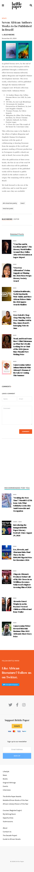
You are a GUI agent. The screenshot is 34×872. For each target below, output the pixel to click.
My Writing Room (9, 814)
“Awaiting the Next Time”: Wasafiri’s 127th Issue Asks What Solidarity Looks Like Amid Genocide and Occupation (22, 504)
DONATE (17, 726)
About (5, 828)
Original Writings (9, 783)
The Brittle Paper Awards (12, 796)
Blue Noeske (7, 219)
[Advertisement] (17, 463)
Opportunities (8, 818)
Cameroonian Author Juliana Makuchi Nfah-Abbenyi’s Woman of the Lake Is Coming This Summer (22, 370)
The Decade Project (10, 835)
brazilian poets (8, 208)
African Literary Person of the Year (15, 804)
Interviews (7, 790)
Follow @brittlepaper (11, 684)
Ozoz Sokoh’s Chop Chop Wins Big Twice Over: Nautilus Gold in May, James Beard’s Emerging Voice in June (22, 322)
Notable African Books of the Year (15, 800)
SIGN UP (17, 756)
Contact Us (7, 832)
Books (5, 779)
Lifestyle (6, 771)
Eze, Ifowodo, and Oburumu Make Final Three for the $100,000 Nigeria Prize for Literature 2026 (22, 554)
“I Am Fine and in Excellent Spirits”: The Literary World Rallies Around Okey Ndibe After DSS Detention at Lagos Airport (22, 251)
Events (15, 521)
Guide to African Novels (12, 839)
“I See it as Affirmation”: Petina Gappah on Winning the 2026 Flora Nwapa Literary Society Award (22, 274)
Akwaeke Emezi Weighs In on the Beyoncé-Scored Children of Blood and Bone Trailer (22, 606)
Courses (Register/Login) (12, 810)
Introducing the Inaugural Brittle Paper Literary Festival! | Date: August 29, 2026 (22, 530)
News (14, 494)
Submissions (8, 821)
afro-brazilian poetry (10, 203)
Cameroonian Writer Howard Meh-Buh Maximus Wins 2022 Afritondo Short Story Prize (22, 631)
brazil (23, 203)
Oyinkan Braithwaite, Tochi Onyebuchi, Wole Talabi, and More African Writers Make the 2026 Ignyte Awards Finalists (22, 298)
